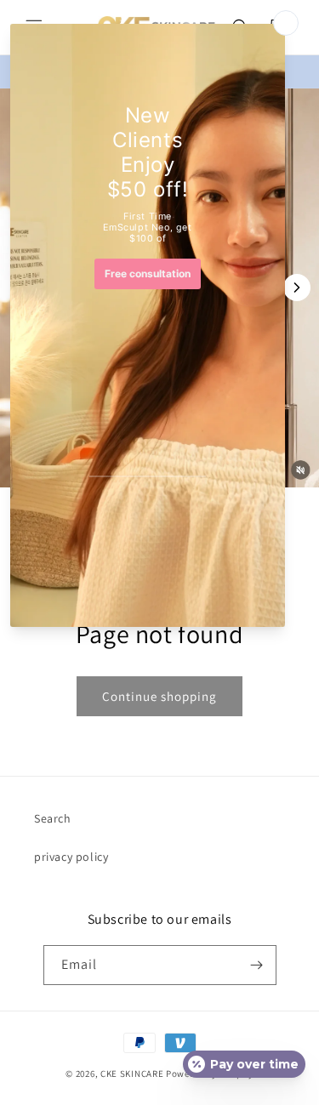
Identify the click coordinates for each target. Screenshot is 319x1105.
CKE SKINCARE (131, 1073)
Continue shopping (159, 696)
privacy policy (71, 856)
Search (52, 818)
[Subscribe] (257, 965)
